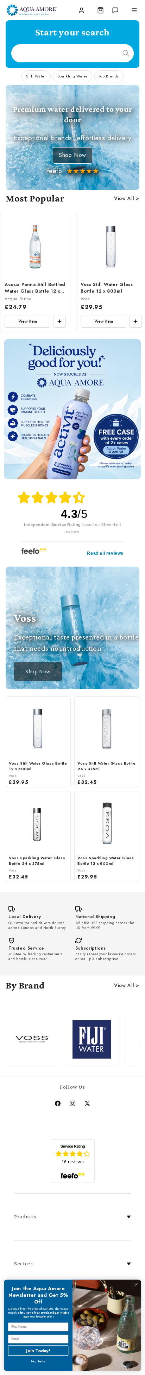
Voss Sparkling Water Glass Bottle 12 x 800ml (105, 860)
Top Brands (109, 76)
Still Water (36, 76)
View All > (126, 198)
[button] (100, 10)
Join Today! (38, 1350)
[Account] (81, 10)
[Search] (126, 53)
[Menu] (134, 10)
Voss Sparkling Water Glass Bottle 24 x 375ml (37, 860)
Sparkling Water (72, 76)
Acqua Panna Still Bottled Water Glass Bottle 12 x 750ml (35, 288)
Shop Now (72, 155)
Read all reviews (105, 553)
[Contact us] (115, 10)
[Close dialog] (136, 1284)
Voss (85, 299)
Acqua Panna (18, 299)
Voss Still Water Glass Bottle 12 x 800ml (107, 287)
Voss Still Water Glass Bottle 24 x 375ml (106, 766)
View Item (27, 321)
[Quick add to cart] (59, 321)
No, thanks (38, 1361)
